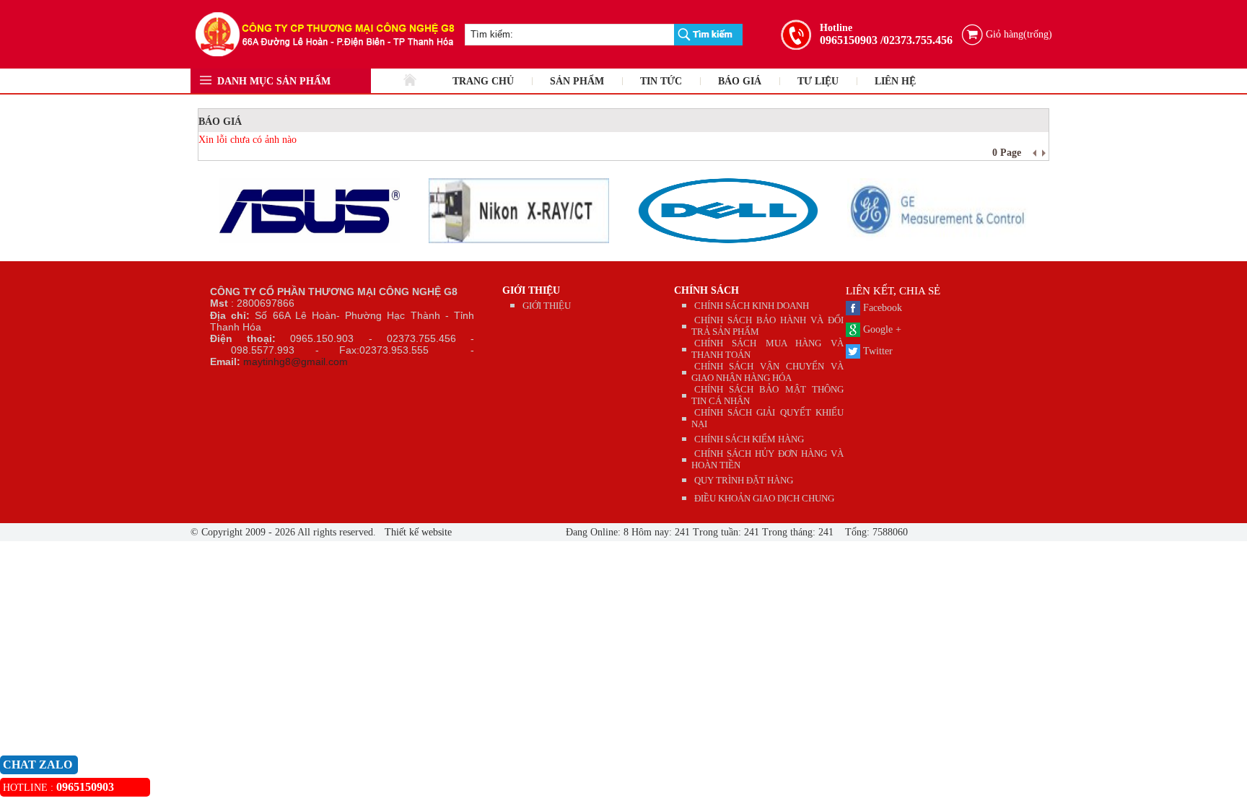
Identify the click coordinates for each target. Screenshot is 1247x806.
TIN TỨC (661, 81)
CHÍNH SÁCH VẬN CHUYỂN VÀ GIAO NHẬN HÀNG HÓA (767, 372)
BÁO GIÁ (739, 81)
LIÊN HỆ (895, 81)
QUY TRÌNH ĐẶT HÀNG (743, 480)
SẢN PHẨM (577, 81)
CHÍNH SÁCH (706, 290)
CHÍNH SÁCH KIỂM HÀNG (749, 439)
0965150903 (849, 40)
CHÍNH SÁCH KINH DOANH (751, 305)
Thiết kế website (417, 532)
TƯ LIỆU (818, 81)
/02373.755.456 (916, 40)
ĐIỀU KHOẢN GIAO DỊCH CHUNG (764, 498)
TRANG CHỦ (483, 81)
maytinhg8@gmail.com (295, 361)
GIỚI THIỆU (531, 290)
